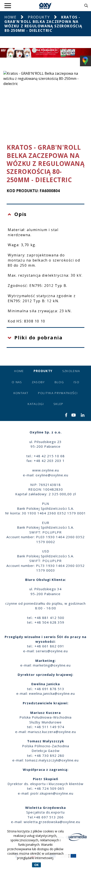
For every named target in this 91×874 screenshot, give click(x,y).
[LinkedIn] (82, 415)
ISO (76, 382)
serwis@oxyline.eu (52, 651)
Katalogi (36, 404)
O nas (17, 382)
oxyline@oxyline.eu (52, 475)
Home (10, 17)
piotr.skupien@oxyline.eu (51, 793)
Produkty (39, 17)
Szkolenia (71, 371)
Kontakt (20, 393)
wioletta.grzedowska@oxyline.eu (52, 822)
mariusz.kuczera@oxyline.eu (52, 731)
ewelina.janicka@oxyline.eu (52, 693)
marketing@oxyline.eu (52, 665)
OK (36, 865)
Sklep (58, 404)
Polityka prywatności (58, 393)
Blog (59, 382)
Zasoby (38, 382)
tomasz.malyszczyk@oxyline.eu (52, 760)
